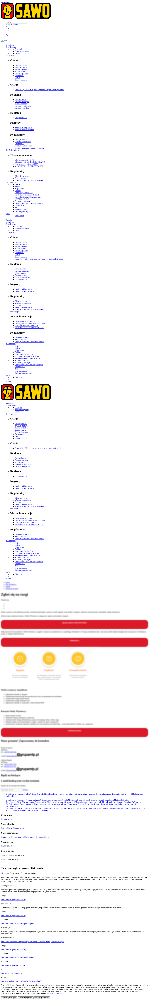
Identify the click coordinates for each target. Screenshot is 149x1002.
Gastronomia (19, 76)
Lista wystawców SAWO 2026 (26, 164)
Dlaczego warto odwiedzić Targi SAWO (30, 162)
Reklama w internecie (23, 106)
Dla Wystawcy (11, 55)
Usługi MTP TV (21, 118)
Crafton (18, 859)
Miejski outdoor (21, 104)
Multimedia (10, 796)
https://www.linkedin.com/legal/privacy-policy (18, 924)
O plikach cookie (29, 873)
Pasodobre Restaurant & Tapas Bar (28, 197)
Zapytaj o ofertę (21, 69)
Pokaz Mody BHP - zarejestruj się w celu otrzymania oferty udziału (39, 90)
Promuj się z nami (21, 74)
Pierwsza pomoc (21, 209)
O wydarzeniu (11, 47)
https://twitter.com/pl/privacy (11, 973)
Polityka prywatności (54, 993)
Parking (18, 191)
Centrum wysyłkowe (22, 108)
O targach (18, 49)
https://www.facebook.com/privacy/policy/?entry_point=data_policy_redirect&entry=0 (32, 942)
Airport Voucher (12, 810)
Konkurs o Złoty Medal (23, 128)
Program (81, 804)
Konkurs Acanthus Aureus (24, 130)
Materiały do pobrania (106, 800)
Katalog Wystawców (70, 804)
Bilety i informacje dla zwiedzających (48, 804)
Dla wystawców (21, 140)
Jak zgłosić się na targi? (67, 802)
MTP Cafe (66, 808)
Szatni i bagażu (20, 178)
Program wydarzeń (33, 800)
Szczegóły (16, 873)
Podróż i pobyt (11, 182)
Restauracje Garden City (24, 193)
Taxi (16, 207)
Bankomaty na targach (23, 201)
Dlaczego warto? (21, 65)
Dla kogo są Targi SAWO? (25, 160)
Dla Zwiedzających (13, 150)
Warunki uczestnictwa (23, 142)
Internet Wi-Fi (20, 205)
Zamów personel (21, 80)
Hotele (17, 78)
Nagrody (62, 794)
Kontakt (9, 220)
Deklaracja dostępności (23, 212)
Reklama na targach (22, 102)
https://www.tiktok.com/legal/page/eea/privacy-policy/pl (21, 981)
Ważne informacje (104, 794)
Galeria (17, 53)
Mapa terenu (19, 189)
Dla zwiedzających (22, 176)
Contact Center (20, 100)
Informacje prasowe (90, 800)
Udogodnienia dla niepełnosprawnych (29, 203)
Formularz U (19, 144)
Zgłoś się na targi (21, 67)
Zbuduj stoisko (20, 71)
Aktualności (10, 45)
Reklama (45, 794)
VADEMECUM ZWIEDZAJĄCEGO (29, 166)
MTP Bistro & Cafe (22, 199)
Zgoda (6, 873)
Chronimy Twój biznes (74, 794)
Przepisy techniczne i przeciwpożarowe (29, 148)
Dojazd (17, 184)
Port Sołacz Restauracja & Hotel (27, 195)
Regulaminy (53, 794)
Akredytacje (19, 216)
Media (8, 214)
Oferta (39, 794)
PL (7, 27)
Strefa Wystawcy (12, 24)
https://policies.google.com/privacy (13, 900)
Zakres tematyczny (22, 51)
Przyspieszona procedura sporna (88, 802)
